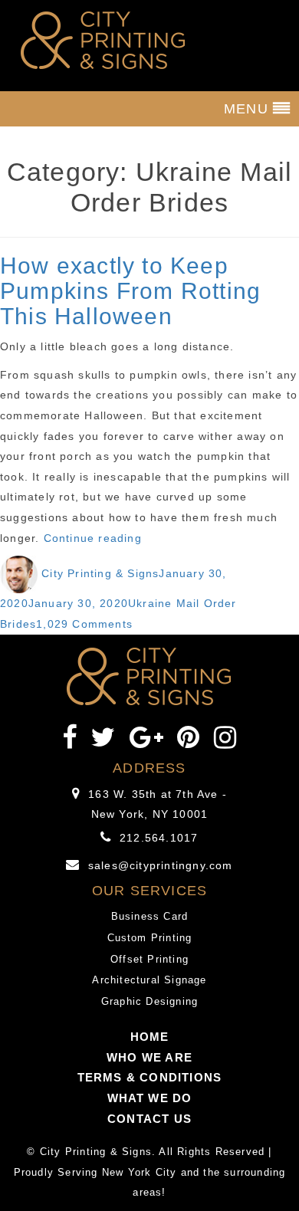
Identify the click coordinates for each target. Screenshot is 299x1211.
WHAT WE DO (149, 1097)
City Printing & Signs (100, 573)
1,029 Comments (84, 624)
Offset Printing (149, 959)
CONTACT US (149, 1118)
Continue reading (93, 538)
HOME (149, 1036)
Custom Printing (149, 938)
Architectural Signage (149, 980)
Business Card (150, 916)
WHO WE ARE (149, 1057)
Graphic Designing (149, 1001)
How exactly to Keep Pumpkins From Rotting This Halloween (130, 291)
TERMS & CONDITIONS (149, 1077)
